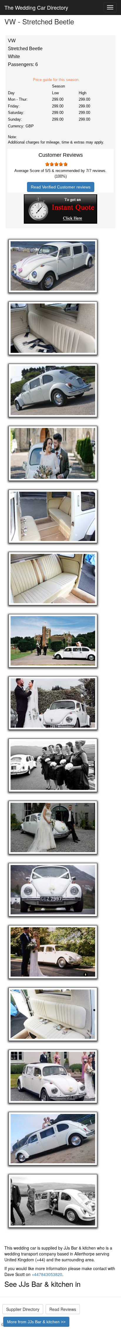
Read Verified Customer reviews (60, 187)
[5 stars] (65, 164)
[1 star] (46, 164)
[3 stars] (55, 164)
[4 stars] (60, 164)
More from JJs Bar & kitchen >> (36, 1321)
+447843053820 (47, 1274)
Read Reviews (62, 1309)
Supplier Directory (22, 1309)
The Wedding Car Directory (36, 7)
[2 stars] (51, 164)
